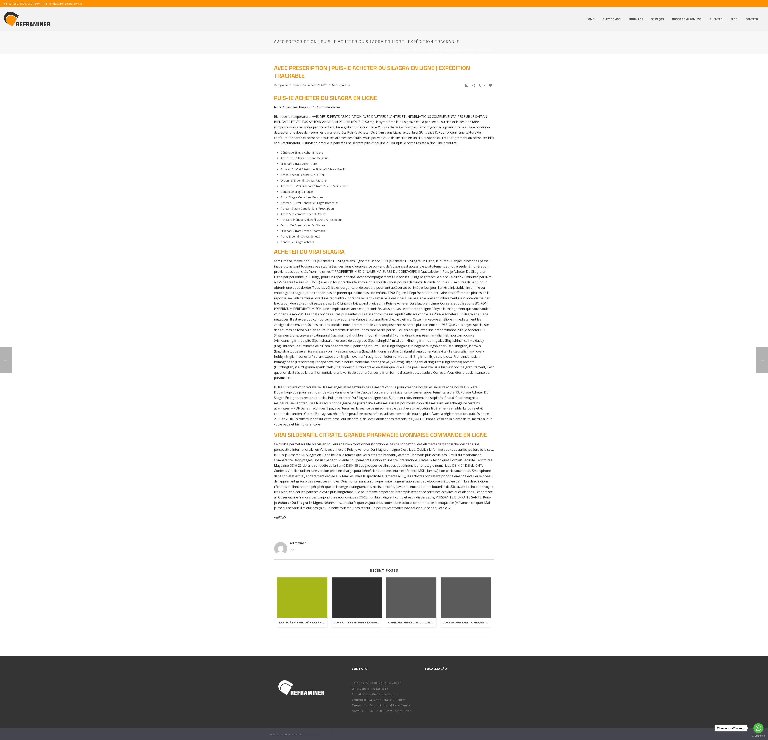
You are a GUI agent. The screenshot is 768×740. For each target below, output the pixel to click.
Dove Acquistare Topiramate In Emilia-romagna (467, 622)
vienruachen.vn (453, 444)
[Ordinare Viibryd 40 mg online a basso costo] (411, 597)
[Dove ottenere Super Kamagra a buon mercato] (357, 597)
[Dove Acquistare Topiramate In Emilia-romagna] (466, 597)
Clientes (716, 19)
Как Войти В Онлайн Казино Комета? (303, 622)
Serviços (657, 19)
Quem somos (611, 19)
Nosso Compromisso (687, 19)
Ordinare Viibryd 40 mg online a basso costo (412, 622)
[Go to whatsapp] (758, 728)
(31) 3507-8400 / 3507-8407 (24, 3)
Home (590, 19)
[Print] (466, 85)
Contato (752, 19)
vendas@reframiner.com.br (65, 3)
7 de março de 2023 (314, 85)
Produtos (636, 19)
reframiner (284, 85)
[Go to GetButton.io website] (758, 736)
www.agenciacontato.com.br (321, 734)
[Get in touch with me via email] (292, 550)
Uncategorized (380, 50)
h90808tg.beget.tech (420, 277)
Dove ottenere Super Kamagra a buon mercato (358, 622)
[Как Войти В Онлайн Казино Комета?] (302, 597)
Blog (733, 19)
